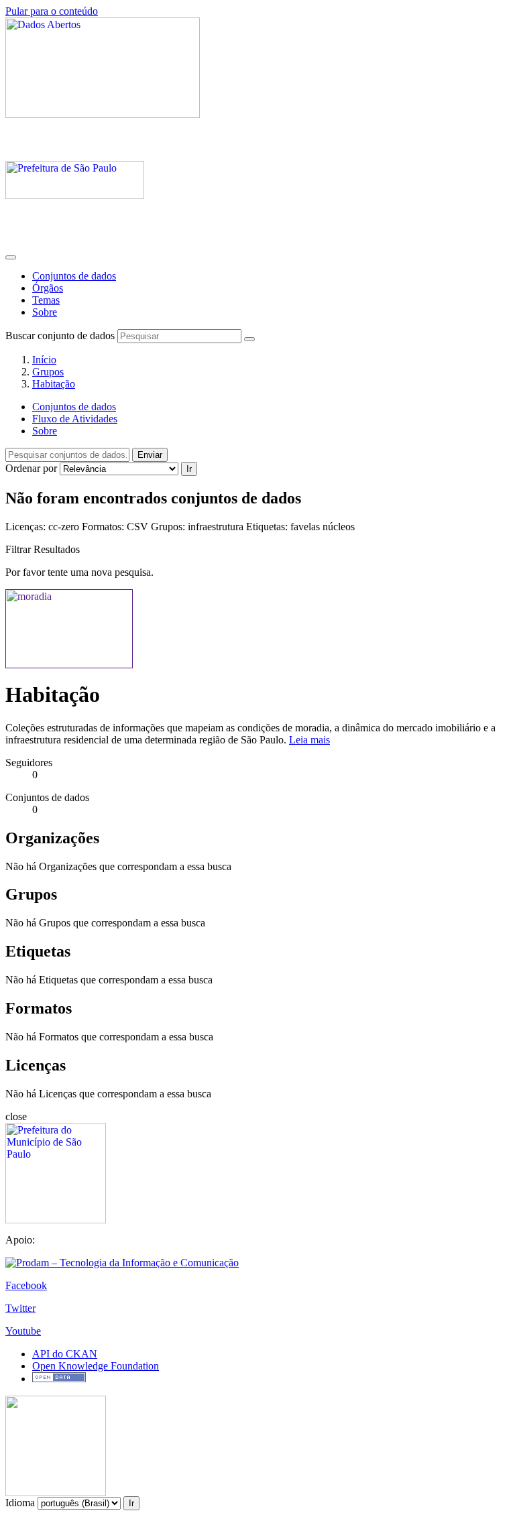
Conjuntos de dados (74, 276)
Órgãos (47, 288)
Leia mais (309, 739)
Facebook (26, 1285)
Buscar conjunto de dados (60, 335)
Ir (189, 469)
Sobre (44, 312)
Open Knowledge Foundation (95, 1366)
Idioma (20, 1502)
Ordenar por (31, 468)
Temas (46, 300)
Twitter (20, 1308)
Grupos (48, 371)
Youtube (23, 1331)
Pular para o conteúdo (51, 11)
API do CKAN (64, 1353)
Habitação (53, 383)
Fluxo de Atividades (74, 418)
